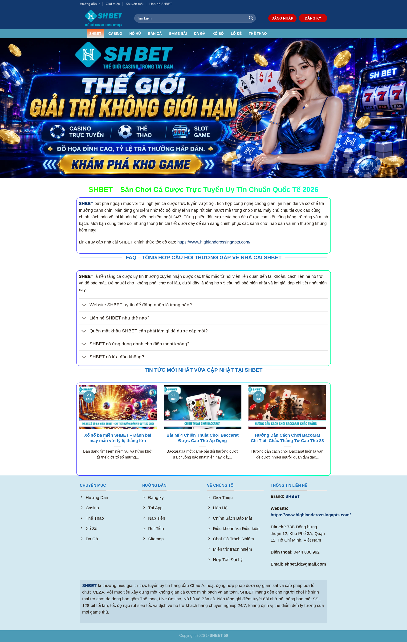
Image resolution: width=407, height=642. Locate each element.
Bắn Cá (155, 34)
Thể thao (258, 34)
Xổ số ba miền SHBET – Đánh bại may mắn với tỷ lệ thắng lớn (117, 438)
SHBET (95, 34)
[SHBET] (103, 18)
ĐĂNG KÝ (313, 18)
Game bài (178, 34)
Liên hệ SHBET (160, 4)
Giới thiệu (113, 4)
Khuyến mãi (134, 4)
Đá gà (199, 34)
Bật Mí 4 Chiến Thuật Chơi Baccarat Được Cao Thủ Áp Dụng (203, 438)
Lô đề (236, 34)
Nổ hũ (135, 34)
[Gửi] (251, 18)
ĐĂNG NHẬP (282, 18)
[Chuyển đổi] (84, 305)
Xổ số (218, 34)
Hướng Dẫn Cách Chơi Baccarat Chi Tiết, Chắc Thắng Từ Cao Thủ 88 (287, 438)
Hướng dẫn (88, 4)
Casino (115, 34)
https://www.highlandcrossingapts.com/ (213, 242)
